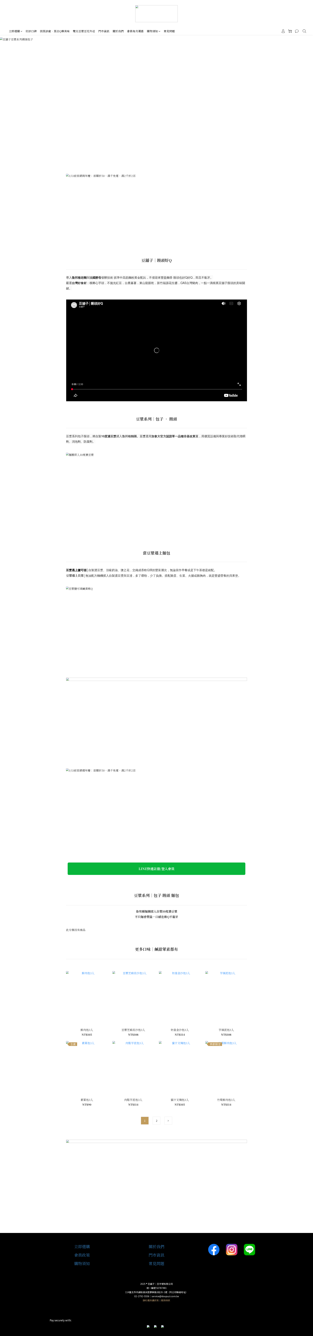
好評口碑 (31, 31)
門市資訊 (103, 31)
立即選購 (14, 31)
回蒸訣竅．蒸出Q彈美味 (55, 31)
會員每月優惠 (135, 31)
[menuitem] (145, 1121)
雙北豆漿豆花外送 (84, 31)
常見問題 (169, 31)
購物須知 (152, 31)
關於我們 (118, 31)
